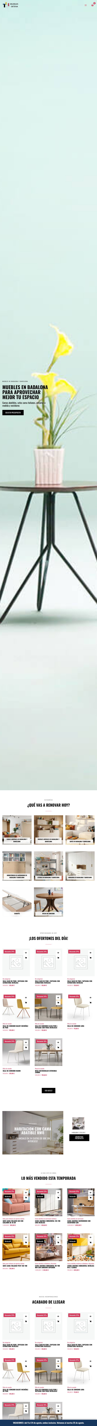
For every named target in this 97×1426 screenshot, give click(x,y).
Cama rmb (78, 1127)
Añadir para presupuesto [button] (79, 1138)
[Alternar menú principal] (85, 5)
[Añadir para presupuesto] (25, 957)
